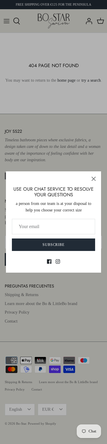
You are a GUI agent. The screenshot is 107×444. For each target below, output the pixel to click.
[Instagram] (58, 261)
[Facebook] (49, 261)
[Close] (93, 178)
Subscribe (54, 245)
